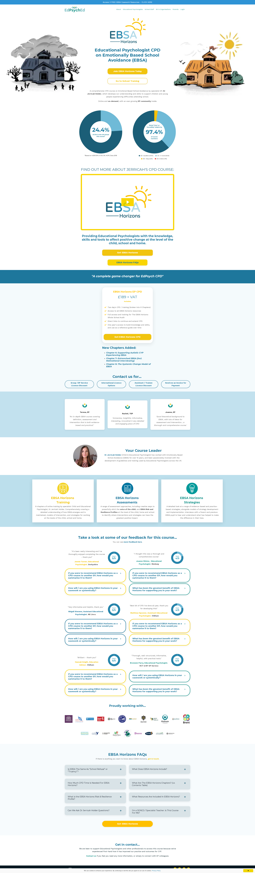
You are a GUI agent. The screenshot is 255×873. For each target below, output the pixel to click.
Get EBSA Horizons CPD (127, 337)
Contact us (91, 856)
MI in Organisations (163, 9)
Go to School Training (127, 81)
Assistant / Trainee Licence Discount (144, 384)
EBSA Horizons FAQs (127, 262)
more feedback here (133, 542)
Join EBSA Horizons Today (127, 71)
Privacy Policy (156, 870)
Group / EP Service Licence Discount (79, 384)
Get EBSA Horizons (127, 252)
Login (182, 9)
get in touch (153, 759)
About (118, 9)
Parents (175, 9)
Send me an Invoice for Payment (175, 384)
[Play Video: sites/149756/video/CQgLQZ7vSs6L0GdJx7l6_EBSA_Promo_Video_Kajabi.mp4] (127, 202)
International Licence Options (111, 384)
